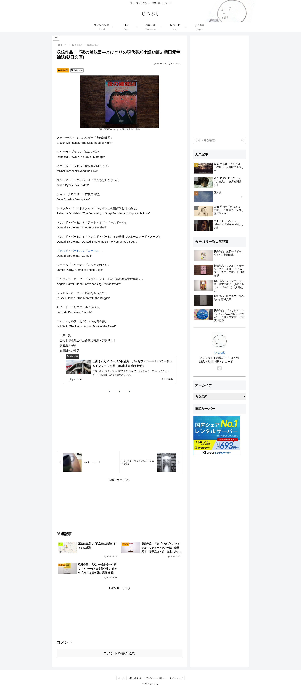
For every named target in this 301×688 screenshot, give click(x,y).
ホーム (121, 678)
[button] (242, 140)
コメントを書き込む (119, 653)
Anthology (78, 70)
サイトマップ (176, 678)
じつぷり (219, 352)
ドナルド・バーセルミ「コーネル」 (79, 250)
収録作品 (64, 70)
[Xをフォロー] (219, 368)
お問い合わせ (134, 678)
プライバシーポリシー (155, 678)
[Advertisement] (119, 504)
